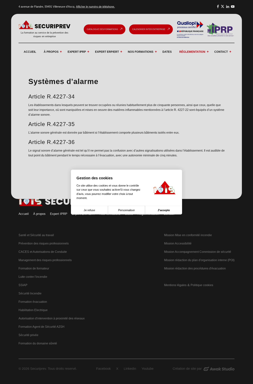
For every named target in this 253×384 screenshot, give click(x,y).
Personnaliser (126, 210)
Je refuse (89, 210)
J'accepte (164, 210)
